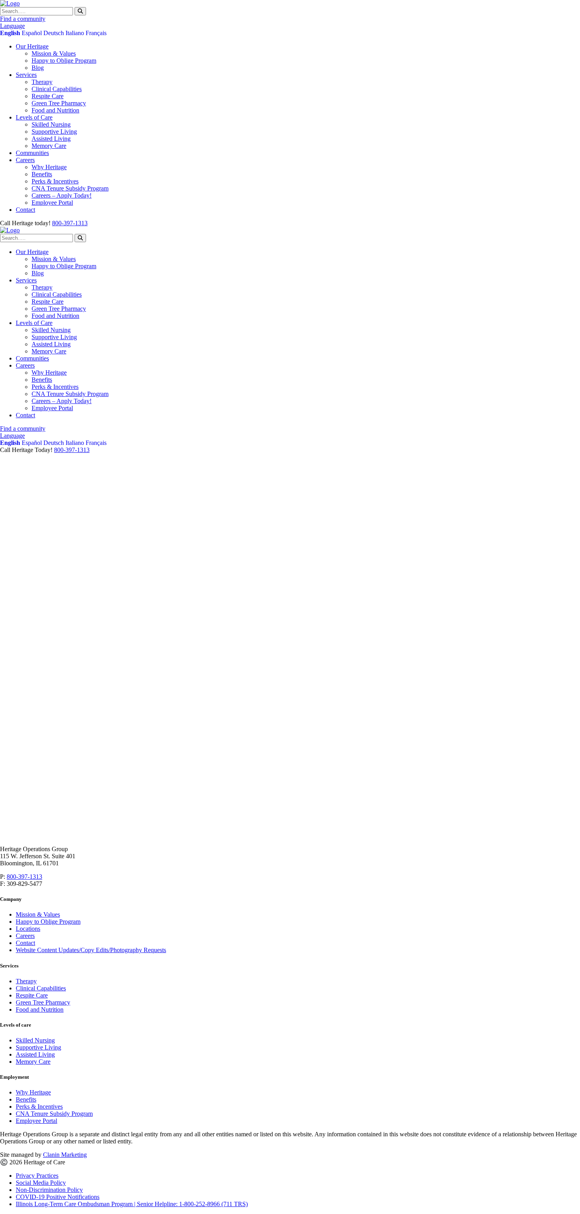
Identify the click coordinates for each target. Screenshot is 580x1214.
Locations (28, 928)
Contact (25, 209)
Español (32, 33)
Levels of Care (34, 117)
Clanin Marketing (65, 1154)
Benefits (42, 174)
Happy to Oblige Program (64, 60)
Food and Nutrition (55, 110)
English (10, 33)
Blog (38, 67)
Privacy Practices (37, 1175)
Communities (32, 152)
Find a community (22, 18)
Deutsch (53, 33)
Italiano (74, 33)
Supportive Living (54, 131)
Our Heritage (32, 46)
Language (12, 25)
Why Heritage (49, 167)
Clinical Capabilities (57, 89)
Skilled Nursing (51, 124)
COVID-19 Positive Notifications (57, 1196)
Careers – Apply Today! (62, 195)
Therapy (42, 81)
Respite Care (48, 96)
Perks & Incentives (55, 181)
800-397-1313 (70, 223)
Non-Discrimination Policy (49, 1189)
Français (96, 33)
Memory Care (49, 145)
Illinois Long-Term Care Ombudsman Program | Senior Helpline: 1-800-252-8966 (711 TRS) (132, 1204)
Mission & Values (54, 53)
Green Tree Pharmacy (59, 103)
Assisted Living (51, 138)
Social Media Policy (41, 1182)
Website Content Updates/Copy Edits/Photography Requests (91, 950)
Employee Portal (52, 202)
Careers (25, 160)
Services (26, 74)
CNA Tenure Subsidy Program (70, 188)
